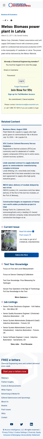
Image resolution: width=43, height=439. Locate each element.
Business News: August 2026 (15, 129)
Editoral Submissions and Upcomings (15, 398)
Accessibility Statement (30, 435)
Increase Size (8, 20)
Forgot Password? (21, 87)
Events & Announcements (11, 386)
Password (11, 75)
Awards (4, 406)
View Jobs (15, 344)
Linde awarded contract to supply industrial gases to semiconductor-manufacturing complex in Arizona (21, 165)
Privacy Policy (7, 432)
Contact (4, 417)
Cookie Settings (21, 432)
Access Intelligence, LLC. (14, 430)
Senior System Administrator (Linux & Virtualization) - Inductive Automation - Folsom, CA (21, 330)
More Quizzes (21, 297)
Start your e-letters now (14, 371)
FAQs (3, 413)
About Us (4, 402)
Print (11, 20)
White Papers (6, 390)
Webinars (5, 378)
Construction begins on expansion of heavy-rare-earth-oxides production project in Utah (21, 204)
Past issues (24, 235)
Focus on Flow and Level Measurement (18, 269)
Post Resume (26, 344)
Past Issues (6, 410)
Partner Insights (7, 382)
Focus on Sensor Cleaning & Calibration (18, 275)
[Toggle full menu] (4, 5)
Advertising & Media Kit (10, 394)
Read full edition (25, 231)
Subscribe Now (21, 255)
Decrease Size (3, 20)
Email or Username (11, 70)
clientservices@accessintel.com (27, 105)
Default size (5, 20)
